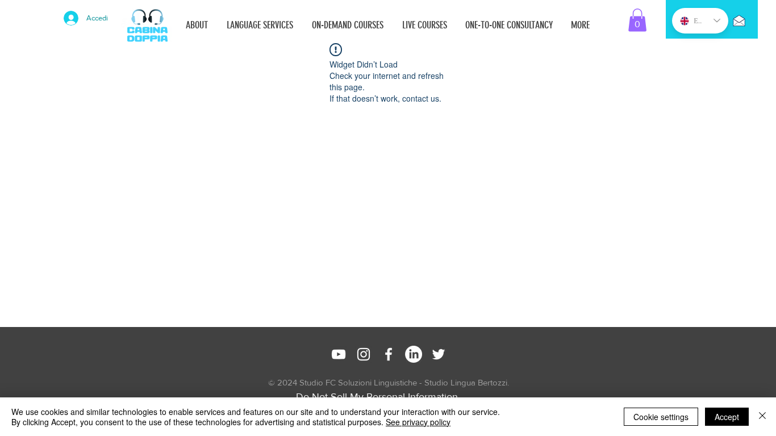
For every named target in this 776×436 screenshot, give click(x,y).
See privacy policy (418, 421)
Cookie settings (661, 416)
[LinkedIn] (413, 354)
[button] (637, 20)
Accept (727, 416)
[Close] (762, 416)
